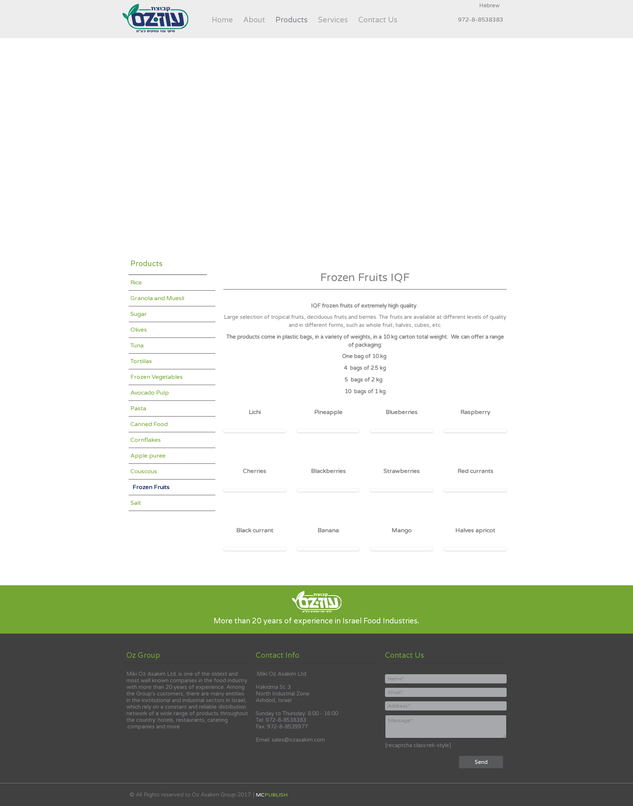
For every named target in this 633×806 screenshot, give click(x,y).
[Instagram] (434, 19)
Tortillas (141, 361)
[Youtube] (422, 19)
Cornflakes (145, 440)
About (254, 20)
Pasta (138, 408)
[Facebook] (446, 19)
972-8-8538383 (480, 19)
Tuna (137, 345)
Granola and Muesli (157, 298)
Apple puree (148, 455)
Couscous (143, 471)
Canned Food (149, 424)
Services (333, 20)
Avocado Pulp (149, 392)
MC (272, 795)
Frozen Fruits (151, 487)
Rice (136, 282)
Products (294, 20)
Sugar (138, 314)
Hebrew (489, 5)
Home (222, 20)
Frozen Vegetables (156, 377)
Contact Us (377, 20)
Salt (135, 503)
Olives (138, 329)
